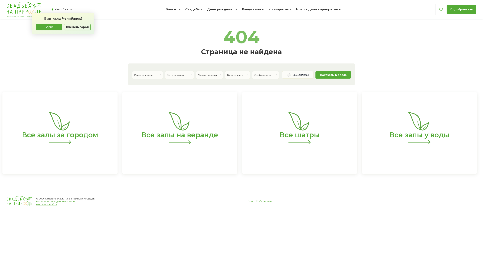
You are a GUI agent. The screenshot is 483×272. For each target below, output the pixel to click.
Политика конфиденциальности (55, 201)
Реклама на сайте (46, 204)
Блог (251, 201)
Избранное (264, 201)
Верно (49, 27)
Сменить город (77, 27)
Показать (333, 75)
